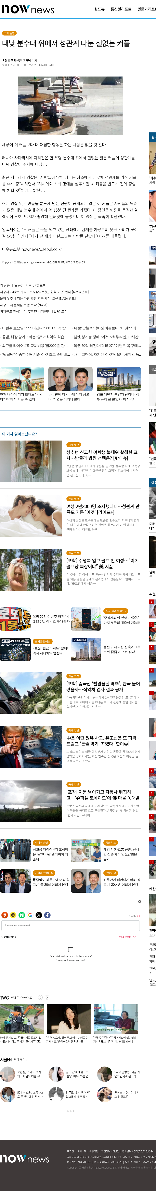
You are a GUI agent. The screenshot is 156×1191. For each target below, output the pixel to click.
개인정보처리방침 (110, 1151)
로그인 (70, 1151)
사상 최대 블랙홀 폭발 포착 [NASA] (24, 304)
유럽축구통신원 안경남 (16, 60)
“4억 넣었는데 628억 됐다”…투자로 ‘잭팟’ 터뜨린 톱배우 (126, 1076)
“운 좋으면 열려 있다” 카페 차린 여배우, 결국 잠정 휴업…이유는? (79, 1076)
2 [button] (71, 1111)
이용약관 (93, 1151)
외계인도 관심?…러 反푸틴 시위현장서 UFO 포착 (33, 311)
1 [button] (68, 1111)
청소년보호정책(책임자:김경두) (138, 1151)
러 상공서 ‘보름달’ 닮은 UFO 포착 (23, 285)
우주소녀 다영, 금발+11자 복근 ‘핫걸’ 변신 (79, 1094)
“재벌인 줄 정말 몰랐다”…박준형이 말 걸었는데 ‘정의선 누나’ (113, 1039)
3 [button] (73, 1111)
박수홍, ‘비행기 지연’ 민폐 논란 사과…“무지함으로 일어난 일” (30, 1076)
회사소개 (81, 1151)
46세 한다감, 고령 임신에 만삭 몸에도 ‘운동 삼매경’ (127, 1096)
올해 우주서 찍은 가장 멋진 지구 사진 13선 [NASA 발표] (38, 298)
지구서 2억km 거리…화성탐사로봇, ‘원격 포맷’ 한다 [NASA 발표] (44, 291)
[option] (67, 1025)
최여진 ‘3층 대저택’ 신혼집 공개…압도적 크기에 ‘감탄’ (30, 1096)
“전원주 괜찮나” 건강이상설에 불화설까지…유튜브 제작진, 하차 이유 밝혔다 (67, 1039)
